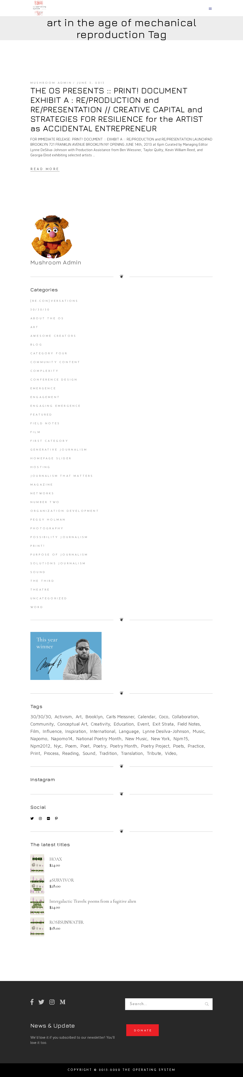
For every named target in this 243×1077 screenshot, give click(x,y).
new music (136, 738)
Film (35, 432)
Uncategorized (49, 598)
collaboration (185, 716)
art (79, 716)
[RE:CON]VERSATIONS (54, 301)
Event (143, 724)
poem (71, 746)
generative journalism (58, 449)
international (102, 731)
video (170, 753)
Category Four (49, 353)
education (124, 724)
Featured (41, 414)
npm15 (180, 738)
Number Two (45, 502)
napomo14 (61, 738)
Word (36, 607)
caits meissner (120, 716)
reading (70, 753)
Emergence (43, 388)
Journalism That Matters (61, 476)
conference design (54, 379)
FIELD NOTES (45, 423)
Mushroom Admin (51, 83)
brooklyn (94, 716)
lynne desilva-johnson (166, 731)
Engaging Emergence (55, 406)
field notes (189, 724)
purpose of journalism (59, 554)
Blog (36, 344)
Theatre (40, 589)
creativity (100, 724)
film (34, 731)
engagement (45, 397)
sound (89, 753)
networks (42, 493)
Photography (47, 528)
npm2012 (40, 746)
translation (132, 753)
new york (160, 738)
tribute (154, 753)
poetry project (155, 746)
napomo (38, 738)
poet (84, 746)
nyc (57, 746)
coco (163, 716)
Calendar (146, 716)
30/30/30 (40, 309)
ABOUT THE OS (47, 318)
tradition (108, 753)
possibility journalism (59, 537)
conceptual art (72, 724)
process (51, 753)
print (35, 753)
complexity (44, 371)
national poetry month (99, 738)
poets (178, 746)
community (42, 724)
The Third (42, 581)
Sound (38, 572)
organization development (64, 511)
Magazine (41, 484)
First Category (49, 441)
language (129, 731)
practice (196, 746)
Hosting (40, 467)
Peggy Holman (48, 519)
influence (52, 731)
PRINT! (37, 546)
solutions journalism (58, 563)
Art (34, 327)
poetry (99, 746)
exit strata (163, 724)
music (198, 731)
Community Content (55, 362)
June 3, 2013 (91, 83)
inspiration (75, 731)
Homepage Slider (51, 458)
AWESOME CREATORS (53, 336)
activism (63, 716)
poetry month (123, 746)
